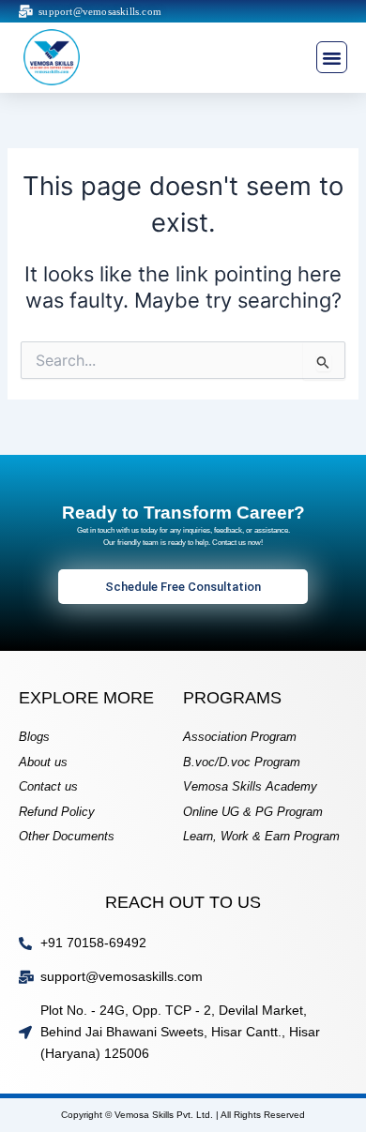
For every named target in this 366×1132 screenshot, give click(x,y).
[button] (332, 57)
